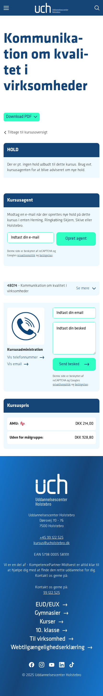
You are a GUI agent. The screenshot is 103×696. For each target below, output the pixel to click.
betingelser (46, 255)
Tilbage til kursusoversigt (27, 132)
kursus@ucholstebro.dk (52, 543)
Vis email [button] (14, 364)
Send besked (69, 364)
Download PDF (19, 117)
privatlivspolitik (26, 255)
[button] (19, 8)
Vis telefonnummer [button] (22, 357)
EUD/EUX (47, 605)
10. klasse (47, 630)
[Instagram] (41, 665)
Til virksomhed (47, 639)
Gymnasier (47, 613)
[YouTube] (51, 665)
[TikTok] (71, 665)
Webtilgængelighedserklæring (48, 647)
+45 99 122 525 (51, 538)
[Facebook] (31, 665)
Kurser (47, 622)
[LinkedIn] (61, 665)
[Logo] (51, 8)
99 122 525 (51, 593)
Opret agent (76, 239)
